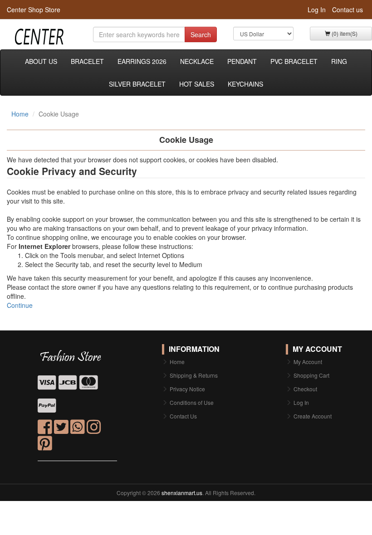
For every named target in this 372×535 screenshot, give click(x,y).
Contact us (347, 9)
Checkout (305, 389)
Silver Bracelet (137, 83)
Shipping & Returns (194, 375)
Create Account (313, 416)
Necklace (197, 61)
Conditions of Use (192, 402)
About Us (41, 61)
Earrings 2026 (141, 61)
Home (20, 113)
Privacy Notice (187, 389)
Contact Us (183, 416)
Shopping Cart (311, 375)
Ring (339, 61)
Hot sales (196, 83)
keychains (245, 83)
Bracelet (87, 61)
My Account (308, 361)
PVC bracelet (294, 61)
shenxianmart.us (182, 492)
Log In (317, 9)
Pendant (242, 61)
